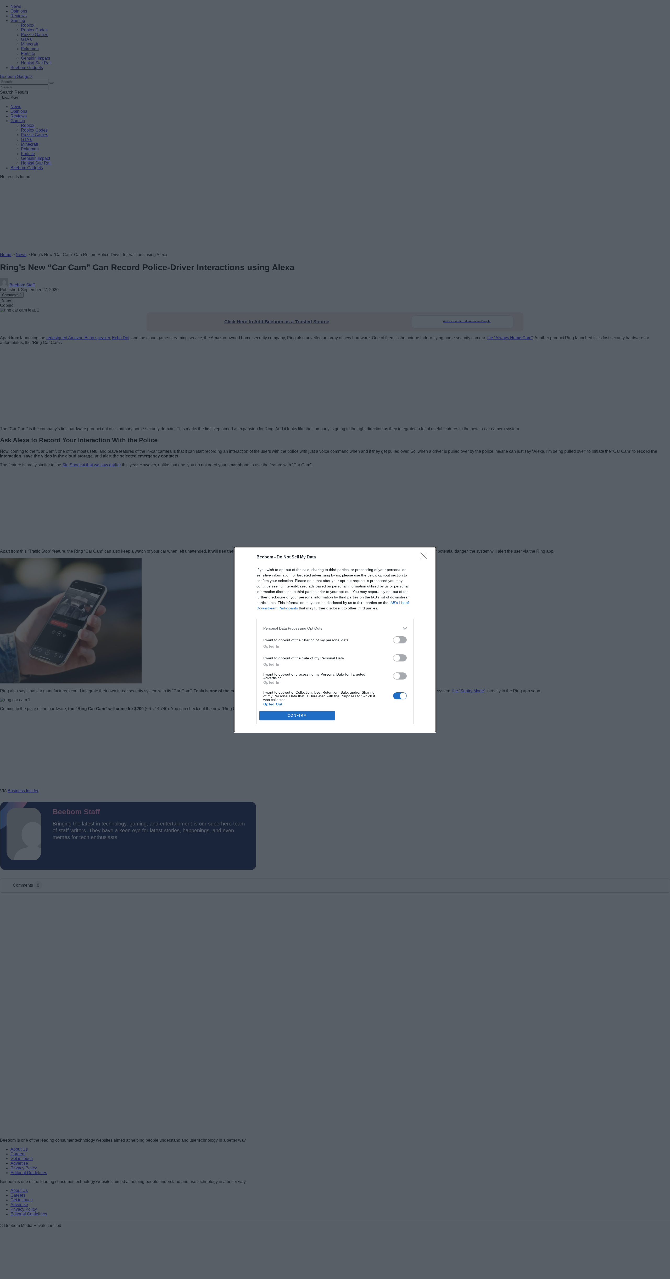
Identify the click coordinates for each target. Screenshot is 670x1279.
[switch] (400, 639)
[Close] (426, 557)
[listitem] (335, 628)
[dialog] (335, 639)
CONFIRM (297, 715)
